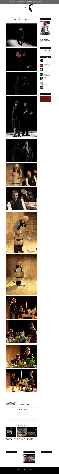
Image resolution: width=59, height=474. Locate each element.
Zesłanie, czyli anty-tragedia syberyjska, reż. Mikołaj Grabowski (47, 60)
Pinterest (27, 412)
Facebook (16, 412)
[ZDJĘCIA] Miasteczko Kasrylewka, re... (31, 439)
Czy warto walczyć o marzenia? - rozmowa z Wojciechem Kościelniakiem (47, 87)
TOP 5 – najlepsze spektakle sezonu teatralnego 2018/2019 (47, 74)
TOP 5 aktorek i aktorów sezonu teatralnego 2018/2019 (47, 78)
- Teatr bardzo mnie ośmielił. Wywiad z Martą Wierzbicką (47, 83)
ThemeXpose (14, 472)
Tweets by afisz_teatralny (44, 454)
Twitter (22, 412)
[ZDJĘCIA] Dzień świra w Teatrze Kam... (11, 439)
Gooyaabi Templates (22, 472)
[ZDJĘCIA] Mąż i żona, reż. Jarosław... (21, 439)
